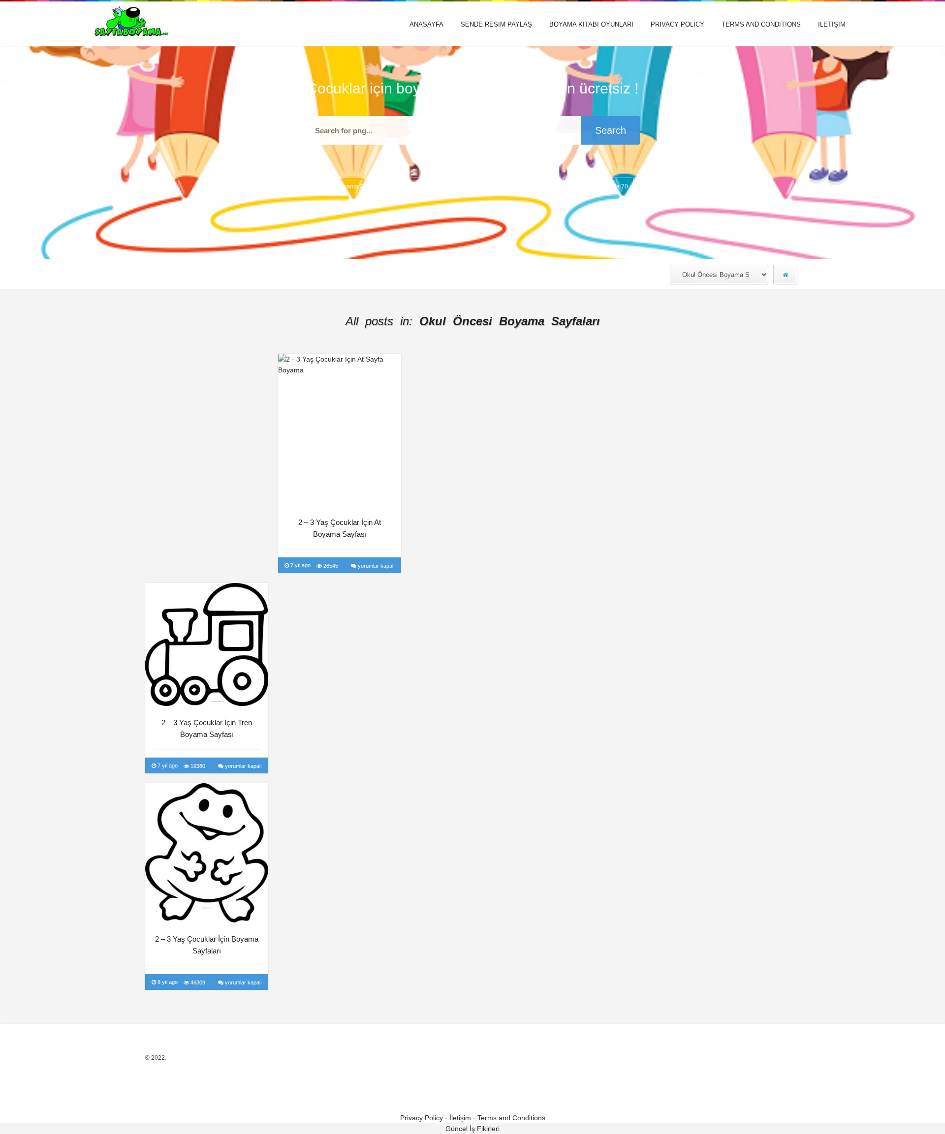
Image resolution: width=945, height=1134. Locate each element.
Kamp (495, 186)
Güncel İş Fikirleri (472, 1129)
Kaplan (538, 186)
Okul (579, 186)
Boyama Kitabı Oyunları (591, 24)
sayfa (616, 186)
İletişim (832, 24)
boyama (353, 186)
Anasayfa (426, 24)
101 (311, 186)
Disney (453, 186)
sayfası (659, 186)
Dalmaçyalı (405, 186)
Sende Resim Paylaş (496, 24)
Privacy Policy (677, 24)
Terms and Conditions (761, 24)
